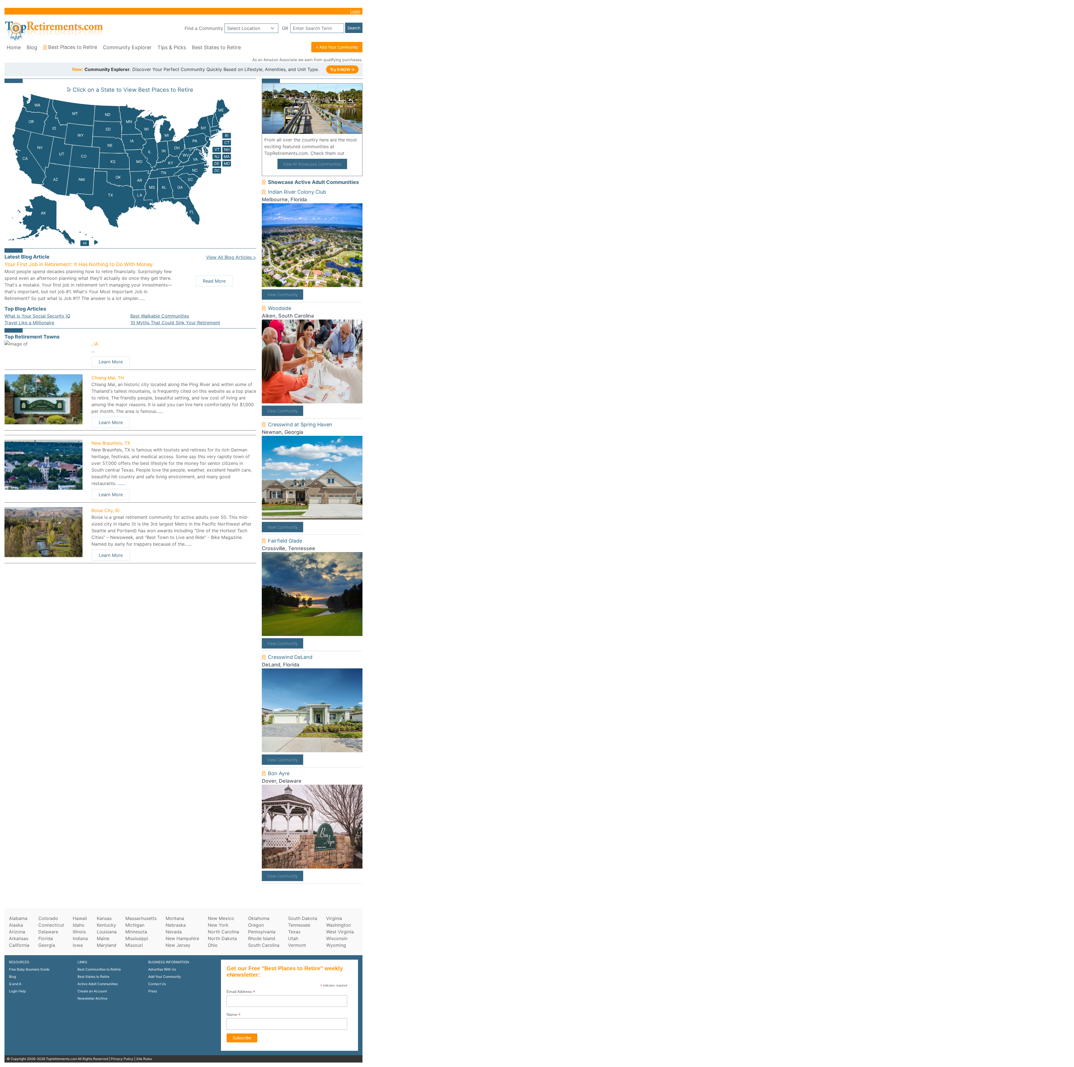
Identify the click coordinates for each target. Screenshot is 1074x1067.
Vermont (297, 945)
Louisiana (107, 931)
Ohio (213, 945)
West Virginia (340, 931)
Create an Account (92, 991)
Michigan (134, 925)
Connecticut (51, 925)
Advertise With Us (162, 969)
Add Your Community (164, 976)
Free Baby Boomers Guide (29, 969)
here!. (352, 153)
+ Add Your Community (337, 47)
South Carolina (263, 945)
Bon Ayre (278, 773)
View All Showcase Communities (312, 164)
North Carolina (223, 931)
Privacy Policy (122, 1059)
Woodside (279, 308)
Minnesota (136, 931)
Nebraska (176, 925)
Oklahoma (258, 918)
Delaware (48, 931)
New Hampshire (182, 938)
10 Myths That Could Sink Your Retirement (175, 322)
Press (152, 991)
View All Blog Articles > (231, 257)
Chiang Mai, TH (107, 377)
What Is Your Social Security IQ (37, 316)
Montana (175, 918)
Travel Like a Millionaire (29, 322)
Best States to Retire (216, 47)
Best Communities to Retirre (99, 969)
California (19, 945)
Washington (338, 925)
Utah (293, 938)
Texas (294, 931)
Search (353, 27)
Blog (32, 47)
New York (218, 925)
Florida (45, 938)
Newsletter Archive (92, 998)
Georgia (46, 945)
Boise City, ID (105, 510)
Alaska (16, 925)
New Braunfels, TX (110, 443)
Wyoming (336, 945)
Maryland (106, 945)
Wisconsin (336, 938)
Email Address (241, 991)
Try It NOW (342, 69)
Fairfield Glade (285, 541)
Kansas (104, 918)
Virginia (334, 918)
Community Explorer (127, 47)
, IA (94, 344)
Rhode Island (261, 938)
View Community (282, 294)
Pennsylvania (261, 931)
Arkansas (18, 938)
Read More (214, 281)
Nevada (174, 931)
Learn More (111, 362)
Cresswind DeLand (290, 657)
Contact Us (157, 984)
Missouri (134, 945)
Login (355, 11)
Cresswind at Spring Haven (300, 424)
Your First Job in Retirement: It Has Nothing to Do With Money (78, 264)
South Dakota (302, 918)
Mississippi (136, 938)
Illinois (79, 931)
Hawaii (80, 918)
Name (234, 1014)
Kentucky (106, 925)
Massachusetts (141, 918)
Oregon (256, 925)
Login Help (17, 991)
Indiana (80, 938)
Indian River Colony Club (297, 192)
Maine (103, 938)
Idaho (78, 925)
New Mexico (221, 918)
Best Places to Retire (72, 47)
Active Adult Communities (97, 984)
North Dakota (222, 938)
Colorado (48, 918)
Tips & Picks (171, 47)
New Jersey (178, 945)
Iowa (78, 945)
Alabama (18, 918)
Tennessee (299, 925)
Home (14, 47)
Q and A (15, 984)
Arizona (17, 931)
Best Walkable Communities (159, 316)
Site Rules (144, 1059)
